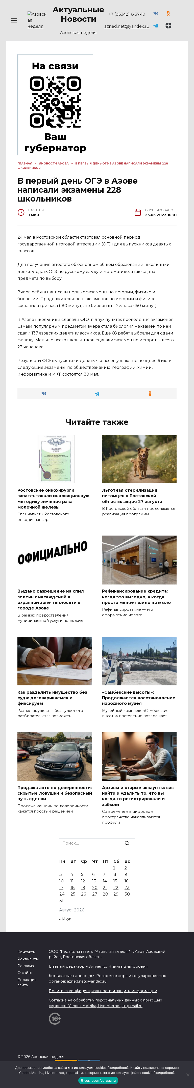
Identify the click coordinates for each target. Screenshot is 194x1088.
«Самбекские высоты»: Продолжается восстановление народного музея (138, 698)
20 (95, 887)
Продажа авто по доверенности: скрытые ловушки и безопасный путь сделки (54, 793)
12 (83, 881)
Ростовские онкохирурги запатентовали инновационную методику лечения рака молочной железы (53, 498)
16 (126, 881)
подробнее (118, 1068)
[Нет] (187, 1074)
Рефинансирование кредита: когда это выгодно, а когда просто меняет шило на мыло (136, 597)
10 (61, 881)
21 (105, 887)
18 (72, 887)
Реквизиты (28, 959)
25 (72, 894)
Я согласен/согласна (98, 1080)
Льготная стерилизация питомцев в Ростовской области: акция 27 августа (132, 496)
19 (83, 887)
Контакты (26, 952)
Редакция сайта (26, 983)
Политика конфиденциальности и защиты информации (103, 991)
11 (72, 881)
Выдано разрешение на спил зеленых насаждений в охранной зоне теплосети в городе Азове (50, 599)
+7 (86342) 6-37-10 (127, 14)
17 (61, 887)
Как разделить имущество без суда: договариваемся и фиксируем (52, 698)
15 (115, 881)
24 (61, 894)
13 (94, 881)
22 (115, 887)
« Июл (65, 919)
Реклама (25, 966)
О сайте (24, 972)
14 (105, 881)
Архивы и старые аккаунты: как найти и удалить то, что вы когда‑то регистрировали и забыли (138, 796)
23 (127, 887)
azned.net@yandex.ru (127, 26)
